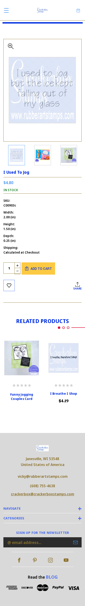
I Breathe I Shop (63, 394)
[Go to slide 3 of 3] (68, 327)
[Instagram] (50, 560)
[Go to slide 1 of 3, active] (59, 327)
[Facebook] (19, 560)
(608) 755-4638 (42, 485)
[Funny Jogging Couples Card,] (21, 358)
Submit (75, 542)
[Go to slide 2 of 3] (63, 327)
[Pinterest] (34, 560)
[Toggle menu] (6, 10)
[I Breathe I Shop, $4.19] (63, 358)
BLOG (52, 577)
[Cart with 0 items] (78, 10)
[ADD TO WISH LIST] (9, 285)
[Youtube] (66, 560)
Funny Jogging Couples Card (21, 396)
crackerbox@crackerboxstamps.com (42, 494)
